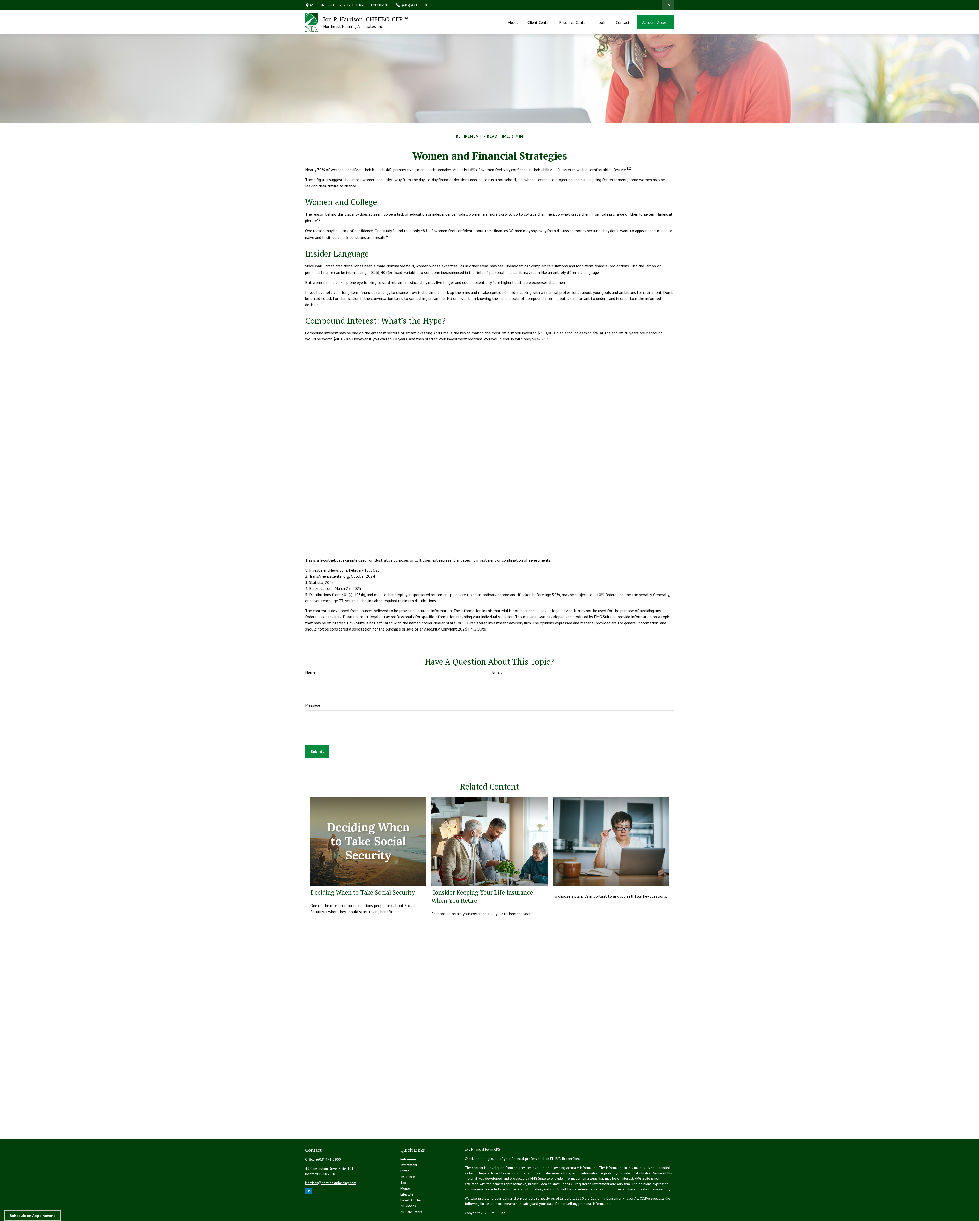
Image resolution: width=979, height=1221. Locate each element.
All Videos (408, 1206)
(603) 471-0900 (414, 5)
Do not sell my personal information (582, 1203)
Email (497, 672)
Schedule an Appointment (32, 1216)
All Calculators (411, 1212)
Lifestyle (407, 1194)
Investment (408, 1165)
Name (310, 672)
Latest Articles (411, 1200)
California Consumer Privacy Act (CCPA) (620, 1198)
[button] (513, 22)
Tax (403, 1182)
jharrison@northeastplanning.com (330, 1182)
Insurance (407, 1176)
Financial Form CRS (485, 1149)
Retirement (408, 1159)
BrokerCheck (571, 1158)
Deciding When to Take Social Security (362, 892)
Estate (404, 1171)
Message (312, 705)
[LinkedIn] (668, 5)
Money (405, 1188)
